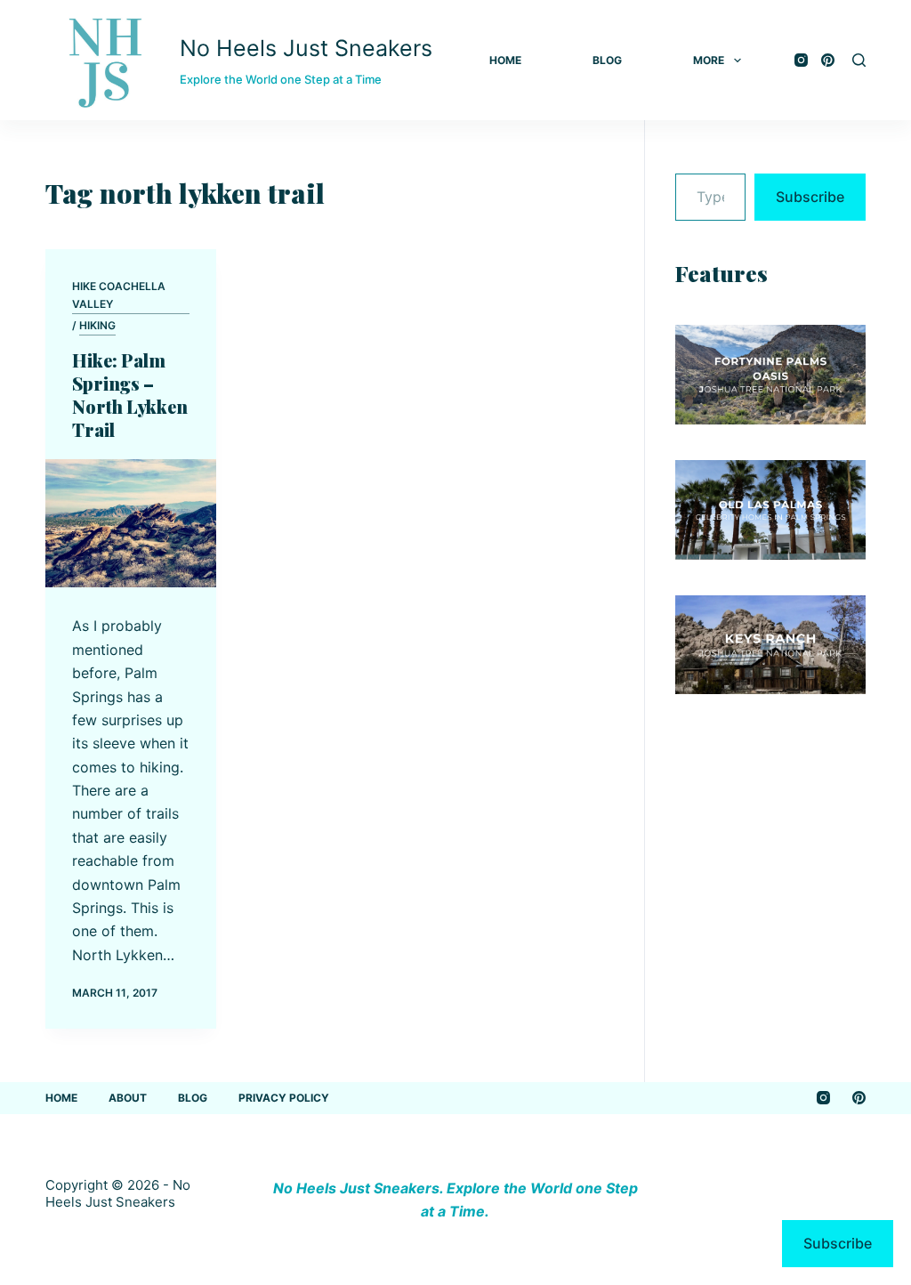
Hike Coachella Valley (118, 295)
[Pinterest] (827, 60)
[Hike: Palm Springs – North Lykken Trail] (130, 523)
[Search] (859, 60)
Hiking (97, 325)
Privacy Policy (283, 1097)
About (128, 1097)
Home (505, 60)
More (708, 60)
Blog (607, 60)
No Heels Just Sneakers (306, 48)
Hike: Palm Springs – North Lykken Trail (130, 394)
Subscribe (810, 197)
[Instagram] (801, 60)
